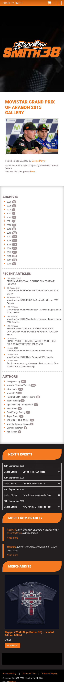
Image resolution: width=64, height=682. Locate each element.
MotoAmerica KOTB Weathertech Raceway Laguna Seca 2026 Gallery (34, 311)
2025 (9, 205)
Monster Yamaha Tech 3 (21, 385)
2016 (9, 240)
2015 (9, 244)
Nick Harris (14, 389)
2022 (9, 217)
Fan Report (13, 431)
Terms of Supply (49, 673)
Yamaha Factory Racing (19, 423)
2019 (9, 228)
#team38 (11, 529)
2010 (9, 263)
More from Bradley (25, 518)
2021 (9, 221)
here (32, 171)
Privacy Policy (9, 673)
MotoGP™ (14, 392)
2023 (9, 213)
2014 (9, 248)
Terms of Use (29, 673)
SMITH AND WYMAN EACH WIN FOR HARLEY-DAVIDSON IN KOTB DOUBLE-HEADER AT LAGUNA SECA (32, 331)
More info (12, 645)
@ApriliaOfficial (14, 533)
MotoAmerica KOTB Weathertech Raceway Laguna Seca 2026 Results (34, 320)
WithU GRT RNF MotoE (20, 419)
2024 (9, 209)
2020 (9, 225)
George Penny (38, 160)
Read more (12, 537)
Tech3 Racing (15, 400)
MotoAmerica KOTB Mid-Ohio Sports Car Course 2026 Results (32, 301)
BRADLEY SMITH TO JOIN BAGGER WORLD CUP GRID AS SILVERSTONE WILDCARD (31, 342)
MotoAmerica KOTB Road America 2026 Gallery (29, 350)
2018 (9, 232)
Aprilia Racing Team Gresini (22, 404)
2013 (9, 252)
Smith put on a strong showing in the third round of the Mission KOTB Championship (32, 365)
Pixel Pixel (14, 408)
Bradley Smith (12, 3)
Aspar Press (14, 416)
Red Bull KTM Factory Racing (23, 396)
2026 (9, 201)
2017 (9, 236)
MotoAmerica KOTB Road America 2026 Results (30, 356)
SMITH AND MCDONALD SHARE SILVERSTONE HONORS (31, 283)
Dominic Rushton (16, 427)
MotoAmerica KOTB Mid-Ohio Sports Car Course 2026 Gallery (32, 292)
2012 (9, 255)
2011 (9, 259)
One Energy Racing (18, 412)
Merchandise (19, 566)
